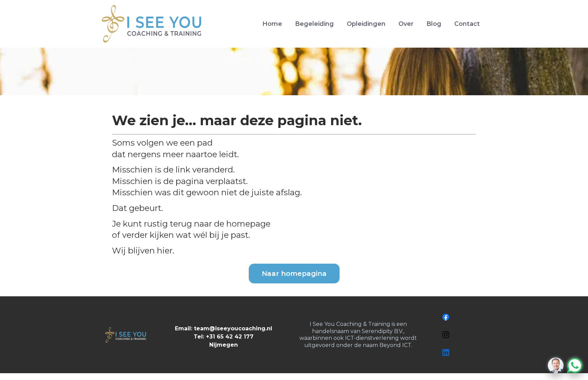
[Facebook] (446, 317)
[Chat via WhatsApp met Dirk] (565, 365)
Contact (467, 24)
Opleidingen (366, 24)
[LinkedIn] (446, 352)
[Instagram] (446, 335)
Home (272, 24)
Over (405, 24)
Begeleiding (314, 24)
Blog (433, 24)
